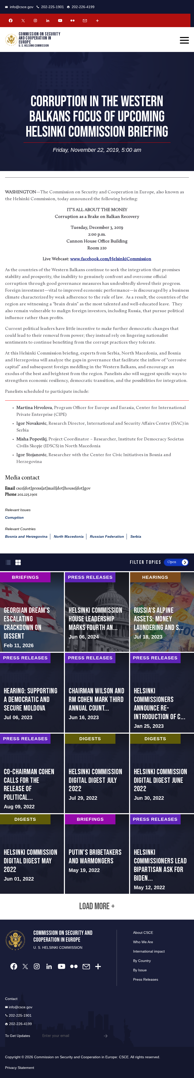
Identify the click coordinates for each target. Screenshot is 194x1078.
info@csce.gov (21, 7)
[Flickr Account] (72, 20)
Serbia (135, 536)
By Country (142, 961)
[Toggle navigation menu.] (184, 40)
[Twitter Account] (23, 20)
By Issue (140, 970)
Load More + (97, 906)
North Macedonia (69, 536)
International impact (149, 951)
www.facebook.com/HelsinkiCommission (110, 259)
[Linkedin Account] (47, 20)
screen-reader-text (32, 612)
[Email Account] (84, 20)
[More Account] (97, 20)
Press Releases (145, 979)
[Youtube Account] (60, 20)
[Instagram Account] (35, 20)
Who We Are (143, 942)
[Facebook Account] (10, 20)
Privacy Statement (19, 1068)
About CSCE (143, 933)
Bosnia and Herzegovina (26, 536)
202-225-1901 (52, 7)
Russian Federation (107, 536)
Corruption (14, 517)
